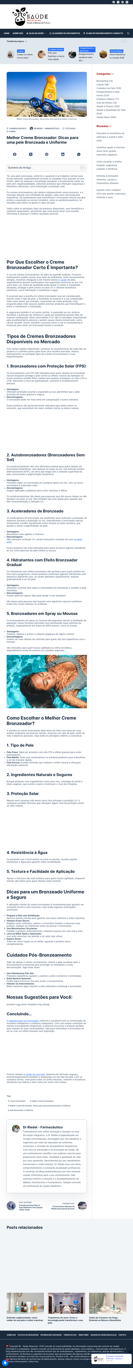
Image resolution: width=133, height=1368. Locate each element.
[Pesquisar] (128, 33)
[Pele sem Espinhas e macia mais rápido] (41, 54)
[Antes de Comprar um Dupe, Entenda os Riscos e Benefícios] (107, 1303)
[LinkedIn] (63, 154)
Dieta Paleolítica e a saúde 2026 (117, 56)
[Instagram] (118, 2)
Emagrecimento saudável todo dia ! (86, 57)
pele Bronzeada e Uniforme (20, 1110)
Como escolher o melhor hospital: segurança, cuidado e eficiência (109, 165)
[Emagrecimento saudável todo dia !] (72, 54)
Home (6, 33)
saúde (63, 279)
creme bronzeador (17, 1101)
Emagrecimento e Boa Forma (87, 49)
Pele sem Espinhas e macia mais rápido (56, 56)
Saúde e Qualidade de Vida (111, 110)
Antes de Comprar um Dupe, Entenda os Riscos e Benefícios (105, 1318)
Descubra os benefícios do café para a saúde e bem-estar (110, 137)
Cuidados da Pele (56, 49)
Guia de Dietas (116, 51)
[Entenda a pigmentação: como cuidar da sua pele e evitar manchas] (25, 1303)
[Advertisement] (77, 18)
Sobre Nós (18, 33)
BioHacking (102, 81)
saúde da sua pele (35, 1074)
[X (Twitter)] (127, 2)
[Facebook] (113, 2)
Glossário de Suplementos (66, 33)
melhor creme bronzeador (42, 1101)
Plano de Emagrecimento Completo (104, 33)
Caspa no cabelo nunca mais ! (25, 56)
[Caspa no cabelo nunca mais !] (10, 54)
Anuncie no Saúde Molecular (104, 1335)
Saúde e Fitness (105, 106)
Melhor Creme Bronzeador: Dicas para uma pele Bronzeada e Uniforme (39, 1106)
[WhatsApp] (79, 154)
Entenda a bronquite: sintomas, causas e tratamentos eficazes (108, 179)
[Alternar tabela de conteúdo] (81, 168)
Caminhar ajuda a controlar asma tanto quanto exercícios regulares (111, 151)
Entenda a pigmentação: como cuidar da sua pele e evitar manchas (25, 1318)
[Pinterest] (122, 2)
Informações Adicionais (51, 1335)
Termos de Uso (70, 1335)
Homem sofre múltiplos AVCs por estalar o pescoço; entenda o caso (111, 194)
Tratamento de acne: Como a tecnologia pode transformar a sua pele (65, 1320)
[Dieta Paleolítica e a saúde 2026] (103, 54)
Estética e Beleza (105, 99)
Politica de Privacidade (28, 1335)
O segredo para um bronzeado (23, 1020)
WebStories (83, 1335)
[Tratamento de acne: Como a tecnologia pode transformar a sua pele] (66, 1303)
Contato (122, 1335)
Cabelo (21, 51)
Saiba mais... (34, 1361)
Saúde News (103, 117)
